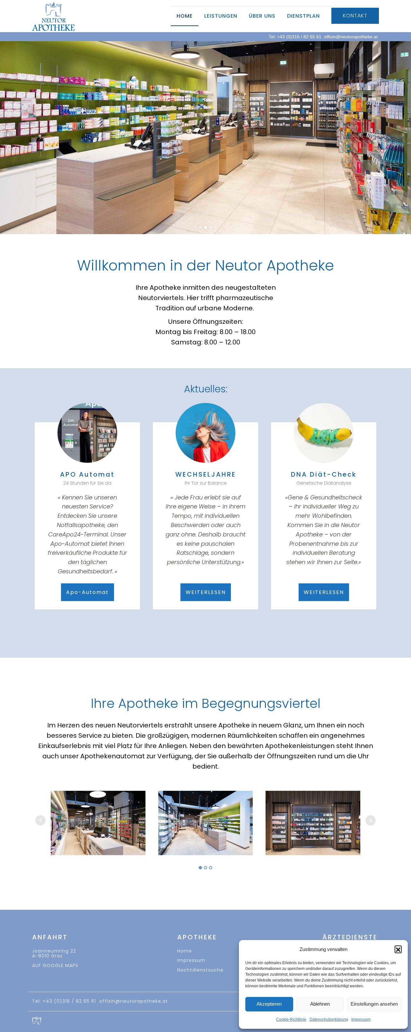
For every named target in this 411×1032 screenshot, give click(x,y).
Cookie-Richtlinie (291, 1019)
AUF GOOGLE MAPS (55, 965)
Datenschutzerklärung (329, 1019)
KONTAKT (355, 15)
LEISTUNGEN (220, 16)
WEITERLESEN (206, 592)
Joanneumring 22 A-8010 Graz (54, 953)
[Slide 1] (205, 227)
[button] (398, 949)
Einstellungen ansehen (374, 1004)
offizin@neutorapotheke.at (351, 36)
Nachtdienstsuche (200, 970)
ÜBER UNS (262, 16)
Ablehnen (320, 1004)
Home (184, 951)
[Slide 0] (200, 227)
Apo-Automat (87, 592)
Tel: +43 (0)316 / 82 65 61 (295, 36)
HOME (185, 16)
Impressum (361, 1019)
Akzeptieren (269, 1004)
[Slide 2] (210, 227)
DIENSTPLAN (303, 16)
